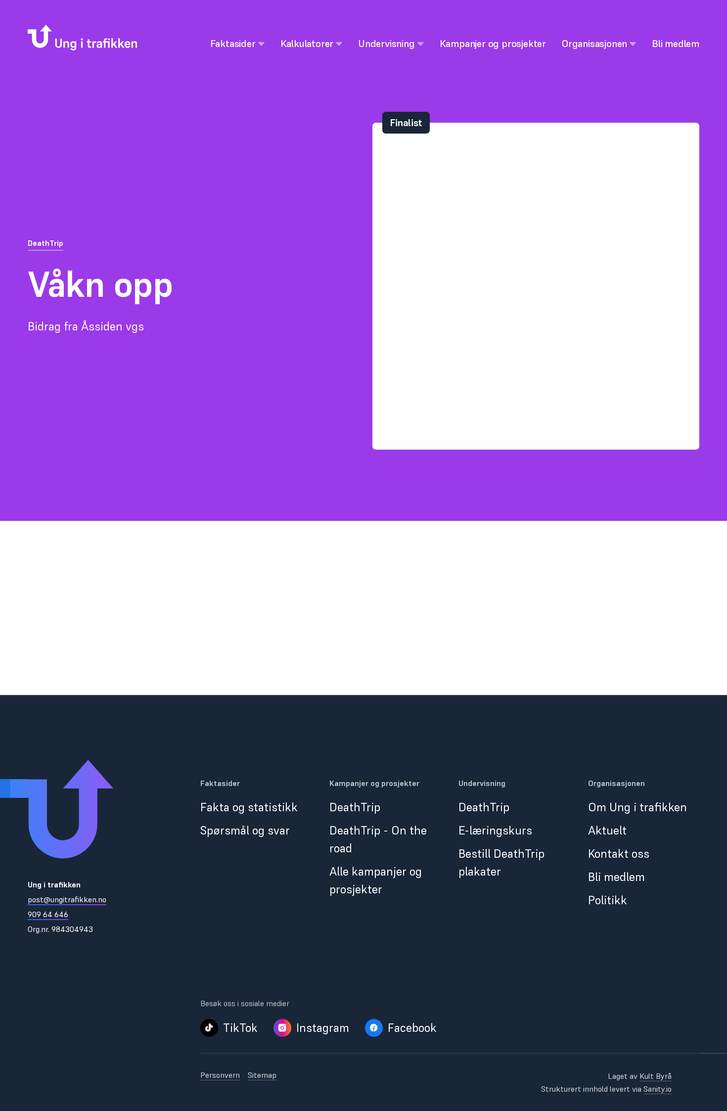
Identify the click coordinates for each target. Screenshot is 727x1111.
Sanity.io (657, 1089)
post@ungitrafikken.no (67, 899)
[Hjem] (82, 37)
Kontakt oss (618, 853)
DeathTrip (45, 243)
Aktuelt (607, 830)
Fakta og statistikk (249, 807)
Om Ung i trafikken (637, 807)
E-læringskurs (495, 830)
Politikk (607, 900)
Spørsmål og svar (245, 830)
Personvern (220, 1075)
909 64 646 (48, 914)
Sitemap (262, 1075)
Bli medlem (616, 876)
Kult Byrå (655, 1076)
